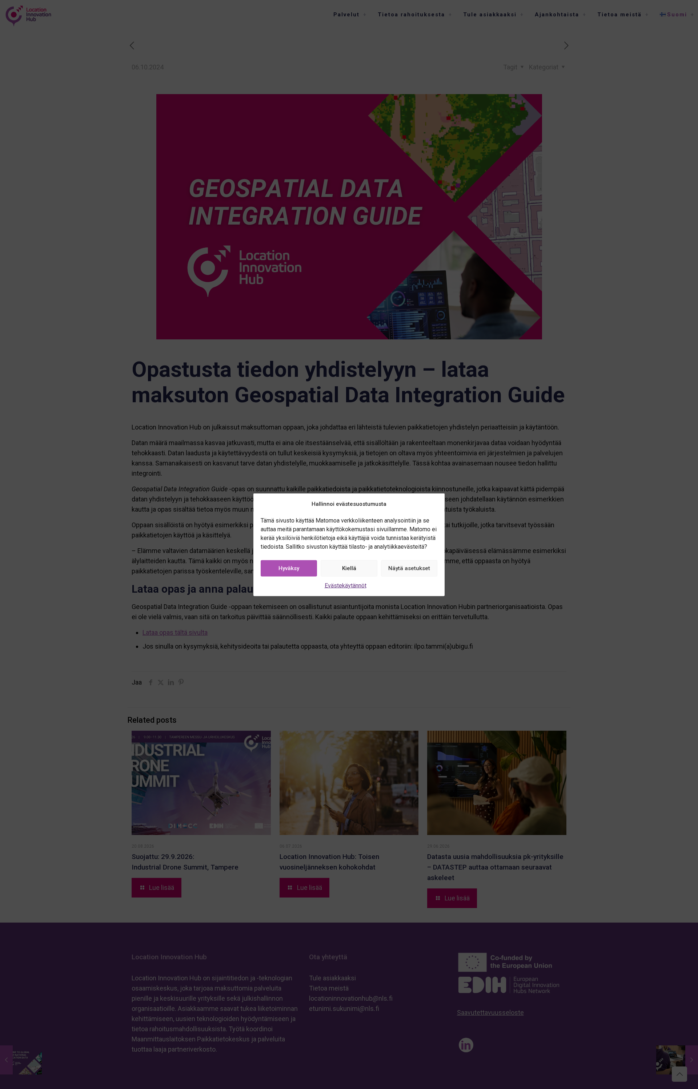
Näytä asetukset (409, 568)
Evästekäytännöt (345, 585)
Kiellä (349, 568)
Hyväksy (288, 568)
